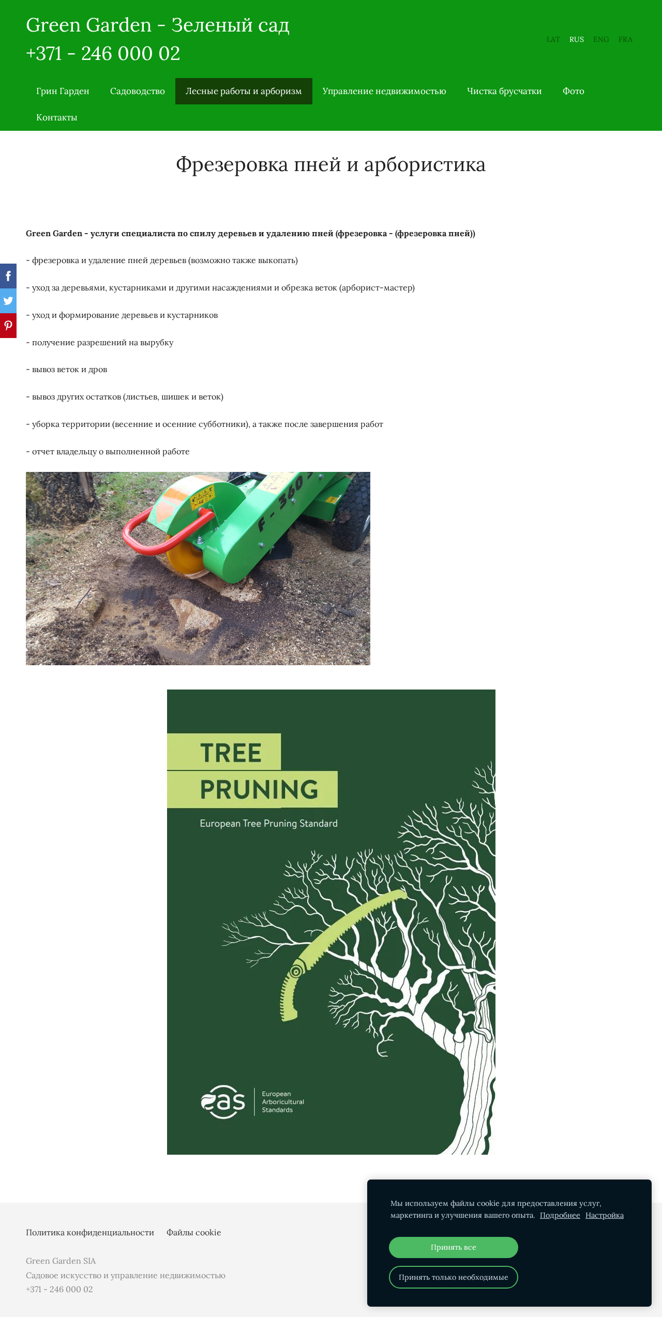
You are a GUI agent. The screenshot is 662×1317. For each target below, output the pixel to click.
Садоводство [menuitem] (137, 91)
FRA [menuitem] (626, 39)
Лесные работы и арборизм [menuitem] (244, 91)
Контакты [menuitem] (57, 117)
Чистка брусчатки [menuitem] (504, 91)
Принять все (453, 1247)
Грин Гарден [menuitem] (62, 91)
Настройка (604, 1215)
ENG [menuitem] (601, 39)
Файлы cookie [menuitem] (194, 1232)
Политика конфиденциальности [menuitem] (90, 1232)
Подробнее (560, 1215)
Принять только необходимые (453, 1277)
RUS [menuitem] (576, 39)
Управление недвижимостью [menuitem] (384, 91)
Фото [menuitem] (573, 91)
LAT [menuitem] (553, 39)
